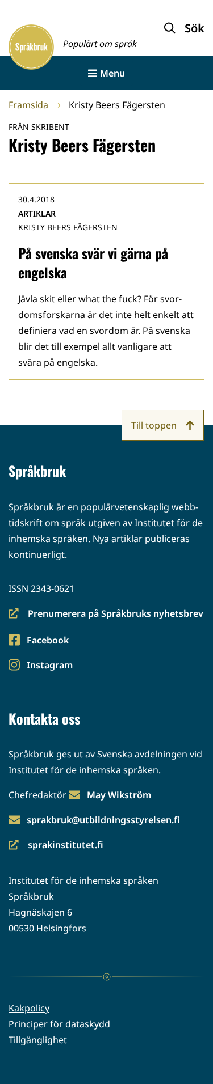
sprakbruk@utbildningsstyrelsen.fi (103, 820)
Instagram (49, 666)
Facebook (47, 641)
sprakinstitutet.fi (56, 846)
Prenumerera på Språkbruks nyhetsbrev (106, 614)
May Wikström (119, 795)
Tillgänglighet (38, 1040)
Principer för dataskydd (59, 1024)
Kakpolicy (29, 1008)
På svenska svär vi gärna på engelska (93, 262)
